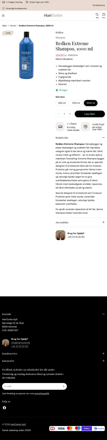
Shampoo (60, 37)
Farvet (13, 25)
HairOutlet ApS (18, 424)
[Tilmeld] (64, 386)
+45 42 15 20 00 (76, 236)
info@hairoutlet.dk (20, 342)
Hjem (4, 25)
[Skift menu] (3, 15)
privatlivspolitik (42, 393)
